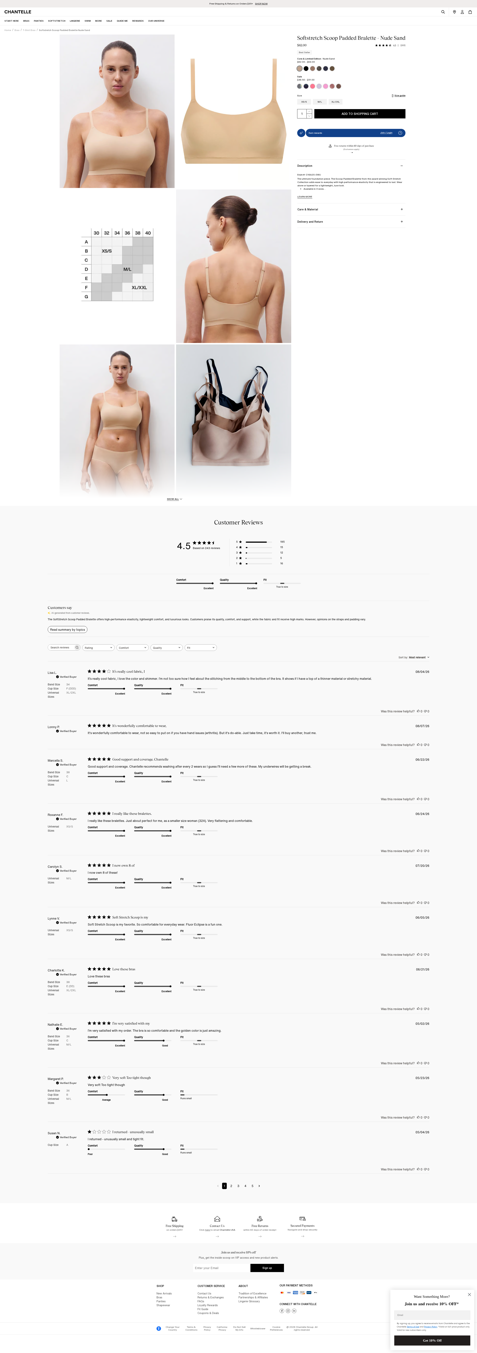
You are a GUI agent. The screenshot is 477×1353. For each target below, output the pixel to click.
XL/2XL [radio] (335, 101)
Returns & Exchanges (211, 1297)
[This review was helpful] (418, 711)
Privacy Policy (207, 1328)
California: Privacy (222, 1328)
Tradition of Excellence (252, 1293)
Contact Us (204, 1293)
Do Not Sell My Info (239, 1328)
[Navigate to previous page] (218, 1186)
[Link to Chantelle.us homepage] (18, 12)
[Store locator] (454, 12)
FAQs (201, 1301)
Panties (161, 1301)
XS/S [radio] (304, 101)
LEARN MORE (304, 196)
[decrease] (309, 116)
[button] (98, 20)
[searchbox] (61, 647)
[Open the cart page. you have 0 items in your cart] (470, 12)
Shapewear (163, 1305)
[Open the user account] (462, 12)
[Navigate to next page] (259, 1186)
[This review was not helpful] (425, 711)
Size (299, 95)
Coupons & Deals (208, 1313)
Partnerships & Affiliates (253, 1297)
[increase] (309, 111)
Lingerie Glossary (249, 1301)
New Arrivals (164, 1293)
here (207, 1229)
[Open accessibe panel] (159, 1328)
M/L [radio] (320, 101)
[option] (299, 68)
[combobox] (98, 647)
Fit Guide (203, 1309)
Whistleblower (257, 1328)
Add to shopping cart (360, 114)
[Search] (443, 12)
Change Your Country (172, 1328)
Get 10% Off (432, 1340)
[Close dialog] (469, 1294)
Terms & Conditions (191, 1328)
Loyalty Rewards (208, 1305)
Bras (159, 1297)
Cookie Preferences (276, 1328)
